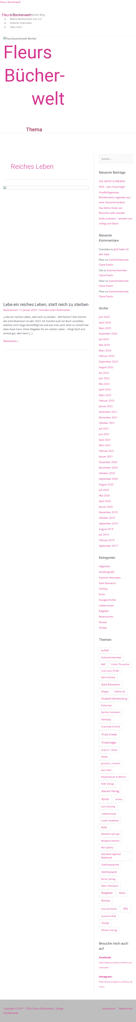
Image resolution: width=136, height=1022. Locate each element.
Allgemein (104, 566)
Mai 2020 (104, 495)
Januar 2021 (106, 456)
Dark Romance (107, 583)
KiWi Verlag (107, 783)
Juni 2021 (104, 434)
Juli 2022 (104, 372)
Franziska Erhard (110, 726)
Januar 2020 (106, 506)
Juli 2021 (104, 428)
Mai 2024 (104, 344)
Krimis (119, 799)
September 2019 (108, 523)
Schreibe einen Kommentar (54, 310)
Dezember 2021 (108, 411)
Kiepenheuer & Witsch (113, 776)
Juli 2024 (104, 339)
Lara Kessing (108, 806)
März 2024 (105, 350)
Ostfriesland (109, 872)
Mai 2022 (104, 383)
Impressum (108, 1008)
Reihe (122, 892)
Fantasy (103, 588)
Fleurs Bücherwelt (10, 2)
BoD (103, 664)
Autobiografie (106, 572)
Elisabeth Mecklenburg (114, 698)
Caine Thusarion (120, 664)
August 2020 (106, 484)
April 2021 (105, 439)
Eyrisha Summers (110, 712)
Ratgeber (104, 611)
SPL (125, 909)
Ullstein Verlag (109, 930)
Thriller (103, 627)
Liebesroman (106, 605)
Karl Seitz (106, 770)
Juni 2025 (104, 317)
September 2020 (108, 478)
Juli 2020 (104, 489)
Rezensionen (10, 310)
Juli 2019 (104, 534)
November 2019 (108, 512)
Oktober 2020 (107, 473)
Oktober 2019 (107, 517)
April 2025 (105, 322)
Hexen (104, 756)
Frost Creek (109, 734)
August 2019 (106, 529)
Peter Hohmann (109, 885)
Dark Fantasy (108, 677)
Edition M (119, 691)
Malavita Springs (110, 833)
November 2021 (108, 417)
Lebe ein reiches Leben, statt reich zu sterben (46, 304)
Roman (103, 622)
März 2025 (105, 328)
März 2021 (105, 445)
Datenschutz (126, 1008)
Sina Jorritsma (109, 908)
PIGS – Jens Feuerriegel (112, 186)
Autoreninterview (111, 657)
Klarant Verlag (110, 791)
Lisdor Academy (110, 820)
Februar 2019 (106, 540)
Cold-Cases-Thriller (110, 670)
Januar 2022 (106, 406)
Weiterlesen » (11, 341)
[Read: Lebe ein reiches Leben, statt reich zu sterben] (46, 241)
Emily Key (106, 705)
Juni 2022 (104, 378)
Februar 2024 (106, 356)
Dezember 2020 (108, 462)
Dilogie (105, 691)
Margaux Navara (110, 840)
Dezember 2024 (108, 333)
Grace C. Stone (109, 749)
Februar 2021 (106, 450)
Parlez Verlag (108, 879)
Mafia (104, 827)
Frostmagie (109, 742)
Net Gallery (107, 847)
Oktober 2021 (107, 423)
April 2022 (105, 389)
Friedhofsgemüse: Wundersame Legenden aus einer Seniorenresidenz (115, 197)
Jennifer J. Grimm (110, 763)
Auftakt (105, 650)
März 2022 (105, 395)
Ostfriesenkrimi (110, 864)
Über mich (16, 27)
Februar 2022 (106, 400)
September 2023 (108, 361)
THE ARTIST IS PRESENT (112, 181)
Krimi (102, 594)
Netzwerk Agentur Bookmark (111, 855)
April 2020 (105, 501)
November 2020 (108, 467)
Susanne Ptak (108, 916)
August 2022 (106, 367)
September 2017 (108, 545)
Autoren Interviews (110, 577)
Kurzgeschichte (107, 599)
